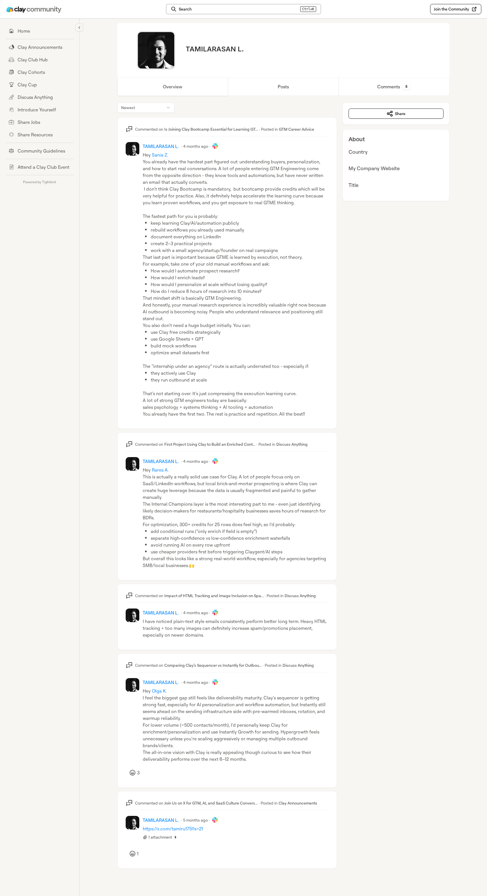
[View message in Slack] (215, 146)
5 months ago (195, 820)
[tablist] (283, 87)
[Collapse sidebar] (79, 28)
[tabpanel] (283, 491)
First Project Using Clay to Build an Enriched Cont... (209, 444)
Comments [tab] (392, 86)
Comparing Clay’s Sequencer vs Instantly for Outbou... (213, 665)
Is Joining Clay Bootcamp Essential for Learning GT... (211, 129)
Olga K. (159, 691)
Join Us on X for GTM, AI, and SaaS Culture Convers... (211, 803)
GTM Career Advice (296, 129)
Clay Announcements (298, 803)
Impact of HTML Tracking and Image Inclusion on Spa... (214, 595)
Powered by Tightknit (39, 182)
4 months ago (195, 146)
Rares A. (160, 470)
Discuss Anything (292, 444)
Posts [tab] (283, 86)
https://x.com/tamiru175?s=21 (173, 829)
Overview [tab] (172, 86)
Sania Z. (160, 155)
